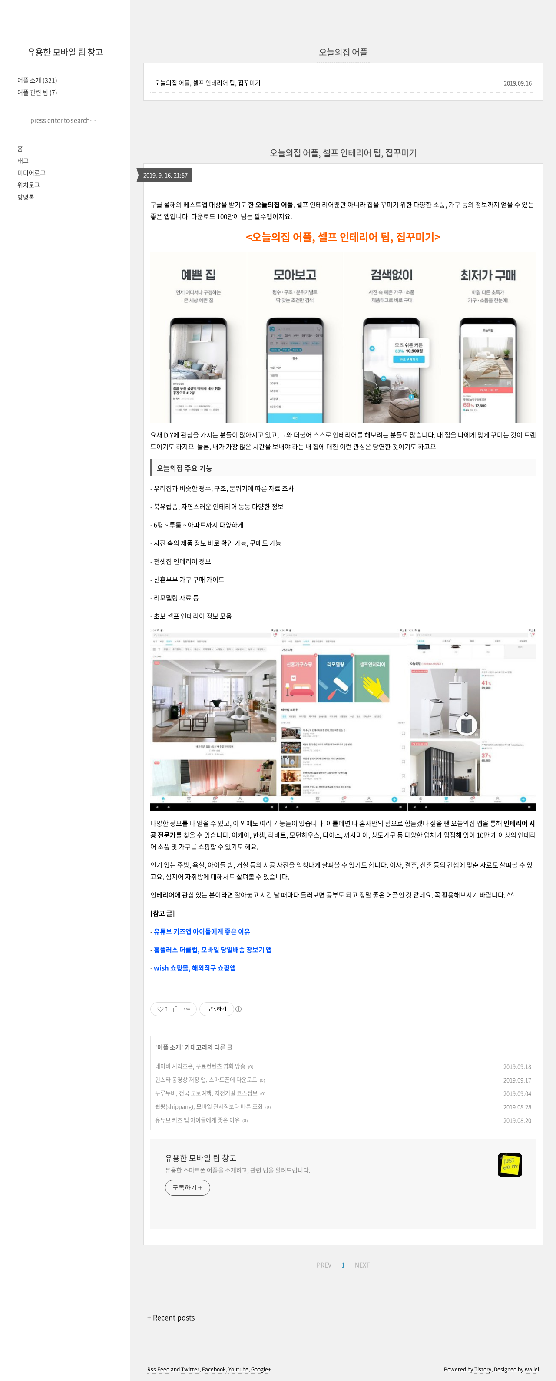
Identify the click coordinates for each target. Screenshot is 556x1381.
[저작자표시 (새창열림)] (238, 1009)
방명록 (25, 196)
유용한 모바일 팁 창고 (65, 52)
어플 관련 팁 (37, 92)
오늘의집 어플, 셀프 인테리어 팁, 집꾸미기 (208, 82)
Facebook (214, 1369)
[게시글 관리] (187, 1009)
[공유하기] (176, 1009)
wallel (532, 1369)
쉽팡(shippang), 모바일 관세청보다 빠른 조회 (209, 1106)
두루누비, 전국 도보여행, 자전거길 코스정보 (206, 1093)
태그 (23, 160)
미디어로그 (31, 172)
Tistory (482, 1369)
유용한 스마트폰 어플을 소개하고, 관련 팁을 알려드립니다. (238, 1170)
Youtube (238, 1369)
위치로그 (28, 184)
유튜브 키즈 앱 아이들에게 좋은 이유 (197, 1120)
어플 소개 (37, 80)
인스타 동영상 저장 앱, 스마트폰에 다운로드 (206, 1079)
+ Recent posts (171, 1317)
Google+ (261, 1369)
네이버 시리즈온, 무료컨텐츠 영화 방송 (200, 1066)
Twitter (190, 1369)
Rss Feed (158, 1369)
